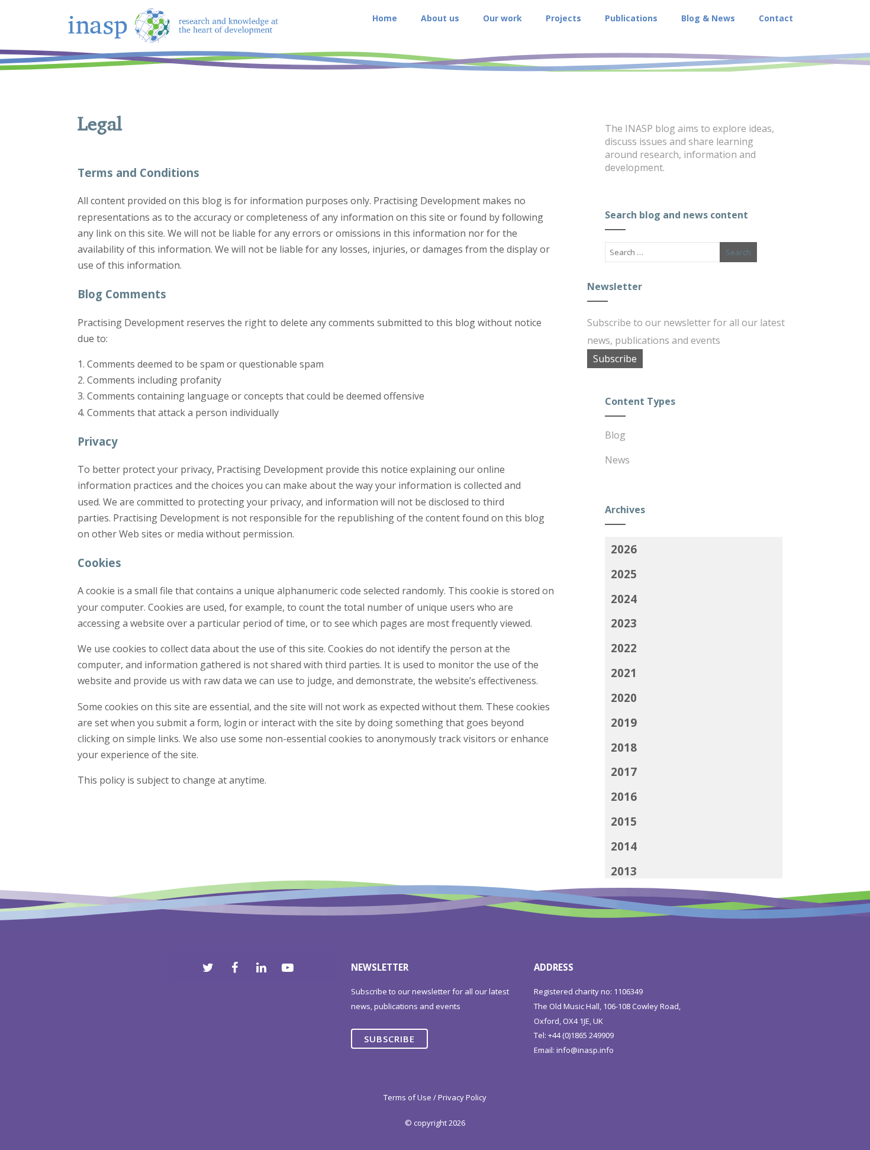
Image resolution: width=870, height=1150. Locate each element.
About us (440, 18)
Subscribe (615, 358)
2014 (624, 846)
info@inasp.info (585, 1050)
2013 (624, 871)
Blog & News (708, 18)
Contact (776, 18)
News (617, 459)
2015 (624, 821)
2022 (624, 647)
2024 (624, 598)
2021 (624, 672)
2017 (624, 771)
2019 (624, 722)
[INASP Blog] (173, 70)
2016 (624, 796)
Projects (563, 18)
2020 (624, 697)
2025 (624, 573)
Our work (502, 18)
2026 (624, 549)
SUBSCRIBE (389, 1039)
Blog (615, 435)
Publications (631, 18)
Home (384, 18)
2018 (624, 747)
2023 (624, 623)
